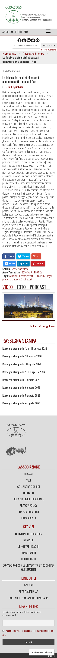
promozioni (15, 279)
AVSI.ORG (29, 585)
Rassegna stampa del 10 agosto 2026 (21, 364)
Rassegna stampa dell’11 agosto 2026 (22, 356)
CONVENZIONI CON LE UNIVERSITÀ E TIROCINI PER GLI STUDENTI (28, 567)
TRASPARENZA (28, 518)
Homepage (9, 53)
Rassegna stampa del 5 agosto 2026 (21, 395)
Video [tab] (7, 286)
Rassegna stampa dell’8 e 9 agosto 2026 (23, 372)
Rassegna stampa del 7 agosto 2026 (21, 380)
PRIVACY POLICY (28, 505)
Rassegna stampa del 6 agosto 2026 (21, 387)
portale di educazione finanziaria (28, 598)
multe (43, 276)
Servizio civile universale (28, 499)
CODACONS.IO (28, 559)
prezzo (5, 279)
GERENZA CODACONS (29, 512)
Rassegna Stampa (33, 53)
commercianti (27, 276)
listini (37, 276)
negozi (50, 276)
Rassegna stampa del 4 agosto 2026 (21, 403)
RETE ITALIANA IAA (28, 591)
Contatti (28, 493)
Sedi (26, 32)
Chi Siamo (28, 474)
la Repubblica (15, 87)
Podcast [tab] (38, 286)
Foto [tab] (21, 286)
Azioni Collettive (12, 32)
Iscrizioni (28, 540)
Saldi (23, 279)
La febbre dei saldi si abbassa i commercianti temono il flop (20, 80)
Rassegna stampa (19, 340)
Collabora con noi (28, 487)
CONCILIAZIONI (28, 553)
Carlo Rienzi (14, 276)
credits (51, 655)
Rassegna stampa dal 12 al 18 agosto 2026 (24, 348)
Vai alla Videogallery (42, 326)
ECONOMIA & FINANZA (32, 272)
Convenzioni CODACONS (28, 534)
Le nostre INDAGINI (28, 546)
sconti (29, 279)
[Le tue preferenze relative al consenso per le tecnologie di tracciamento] (41, 652)
